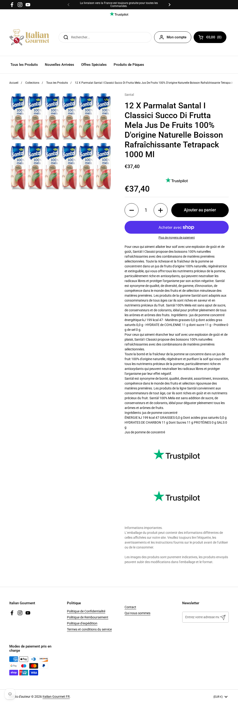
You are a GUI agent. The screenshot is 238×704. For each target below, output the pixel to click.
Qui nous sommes (137, 613)
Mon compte (176, 37)
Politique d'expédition (82, 623)
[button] (132, 210)
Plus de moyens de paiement (177, 237)
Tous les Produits (57, 82)
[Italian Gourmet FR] (29, 37)
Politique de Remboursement (87, 617)
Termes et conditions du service (89, 629)
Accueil (13, 82)
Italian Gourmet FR (56, 696)
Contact (130, 607)
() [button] (216, 38)
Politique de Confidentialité (86, 611)
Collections (32, 82)
